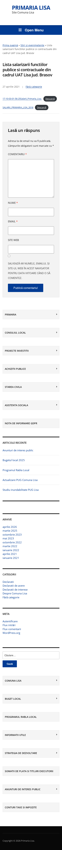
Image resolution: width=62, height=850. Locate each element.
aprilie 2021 (10, 554)
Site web (13, 240)
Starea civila (13, 387)
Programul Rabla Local (16, 470)
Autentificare (10, 621)
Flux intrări (9, 625)
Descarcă (50, 98)
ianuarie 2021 (11, 558)
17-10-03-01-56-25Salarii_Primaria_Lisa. (22, 98)
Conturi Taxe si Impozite (21, 807)
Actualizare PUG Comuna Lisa (20, 480)
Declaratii (8, 582)
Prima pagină (10, 45)
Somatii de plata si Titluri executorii (29, 771)
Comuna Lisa (13, 680)
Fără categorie (11, 597)
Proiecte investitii (17, 350)
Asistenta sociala (16, 405)
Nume (13, 202)
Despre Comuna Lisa (15, 593)
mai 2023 (8, 538)
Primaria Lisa (31, 7)
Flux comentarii (12, 629)
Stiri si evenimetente (32, 45)
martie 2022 (10, 546)
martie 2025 (10, 530)
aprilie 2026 (10, 527)
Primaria (10, 314)
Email (13, 221)
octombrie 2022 (12, 542)
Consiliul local (15, 332)
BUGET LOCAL (13, 698)
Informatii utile (15, 735)
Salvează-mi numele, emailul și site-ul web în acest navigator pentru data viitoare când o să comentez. (29, 271)
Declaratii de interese (15, 589)
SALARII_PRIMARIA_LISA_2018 (18, 107)
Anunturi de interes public (18, 450)
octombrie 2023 (12, 534)
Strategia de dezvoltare (21, 753)
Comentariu (17, 154)
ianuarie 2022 (11, 550)
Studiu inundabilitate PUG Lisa (21, 489)
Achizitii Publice (15, 368)
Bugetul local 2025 (14, 460)
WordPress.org (11, 633)
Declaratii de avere (14, 585)
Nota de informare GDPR (21, 423)
